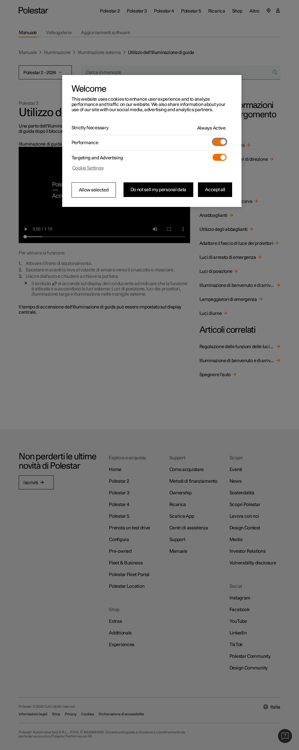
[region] (151, 141)
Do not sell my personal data (159, 189)
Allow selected (94, 190)
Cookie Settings (88, 168)
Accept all (215, 189)
